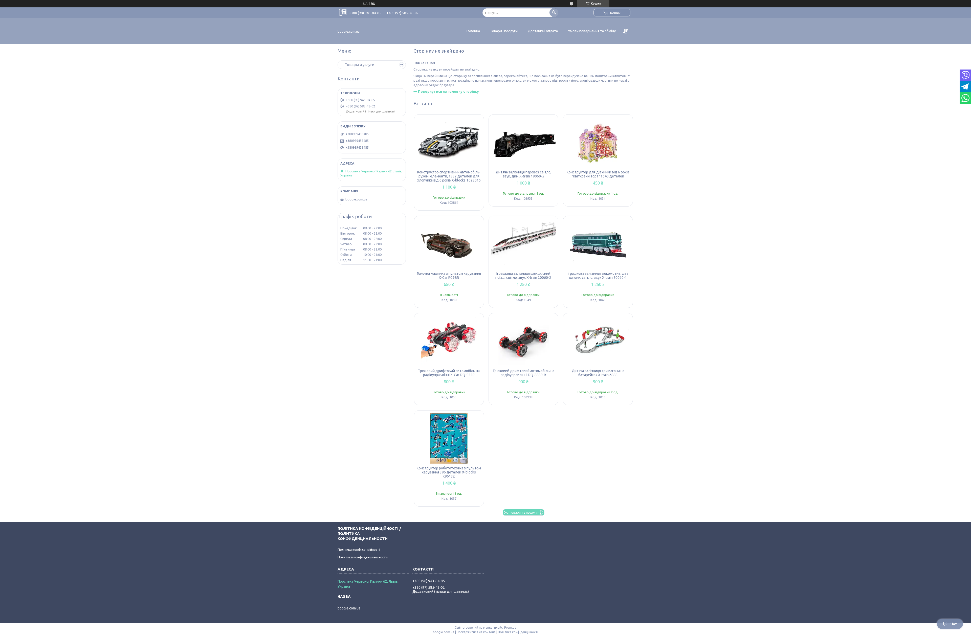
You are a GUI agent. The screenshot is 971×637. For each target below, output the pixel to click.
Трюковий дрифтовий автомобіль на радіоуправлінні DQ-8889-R (523, 373)
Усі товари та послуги (521, 512)
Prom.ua (510, 627)
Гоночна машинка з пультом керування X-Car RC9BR (449, 275)
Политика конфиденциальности (363, 557)
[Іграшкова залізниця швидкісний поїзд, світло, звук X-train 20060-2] (523, 243)
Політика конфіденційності (359, 549)
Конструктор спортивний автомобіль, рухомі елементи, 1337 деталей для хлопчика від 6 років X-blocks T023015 (449, 176)
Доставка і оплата (543, 31)
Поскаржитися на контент (476, 632)
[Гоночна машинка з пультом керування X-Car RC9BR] (449, 243)
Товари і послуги (504, 31)
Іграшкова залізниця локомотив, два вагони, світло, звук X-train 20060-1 (598, 275)
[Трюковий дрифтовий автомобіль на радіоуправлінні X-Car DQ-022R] (449, 341)
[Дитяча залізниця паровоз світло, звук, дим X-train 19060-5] (523, 142)
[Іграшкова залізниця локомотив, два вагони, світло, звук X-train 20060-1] (598, 243)
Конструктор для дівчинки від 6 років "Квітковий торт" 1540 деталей (598, 174)
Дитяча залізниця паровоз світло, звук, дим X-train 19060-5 (523, 174)
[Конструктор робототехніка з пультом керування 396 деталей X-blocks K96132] (449, 438)
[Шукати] (553, 12)
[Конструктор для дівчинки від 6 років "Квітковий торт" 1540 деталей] (598, 142)
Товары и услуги (359, 64)
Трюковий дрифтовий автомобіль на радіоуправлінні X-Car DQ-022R (449, 373)
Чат (954, 624)
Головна (473, 31)
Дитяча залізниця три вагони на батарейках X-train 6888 (598, 373)
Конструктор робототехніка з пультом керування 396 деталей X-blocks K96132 (449, 472)
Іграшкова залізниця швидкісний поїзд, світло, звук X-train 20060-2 (523, 275)
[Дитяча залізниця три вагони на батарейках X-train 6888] (598, 341)
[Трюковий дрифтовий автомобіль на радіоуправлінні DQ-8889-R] (523, 341)
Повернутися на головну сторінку (448, 91)
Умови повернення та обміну (592, 31)
